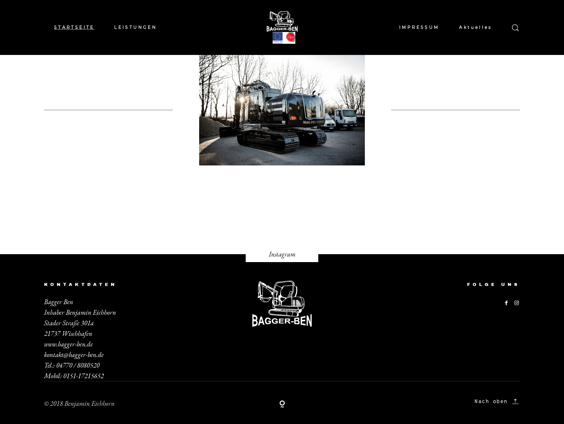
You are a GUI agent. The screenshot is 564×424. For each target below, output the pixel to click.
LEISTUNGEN (135, 27)
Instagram (282, 254)
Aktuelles (475, 27)
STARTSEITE (74, 27)
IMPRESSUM (419, 27)
